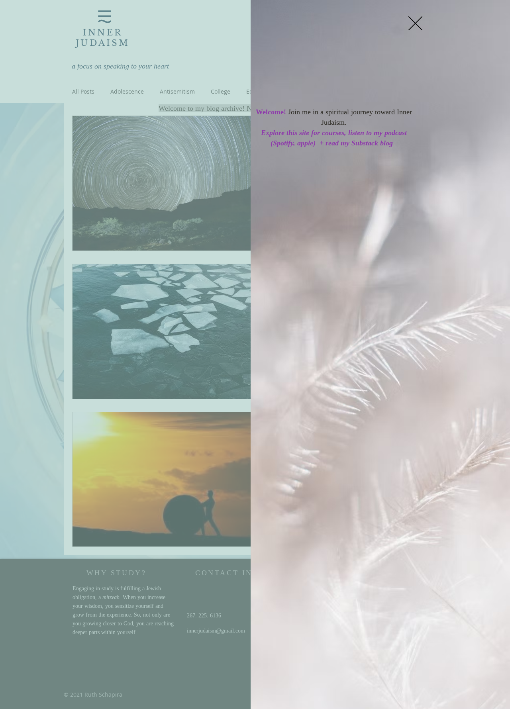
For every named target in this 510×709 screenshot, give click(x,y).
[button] (415, 23)
